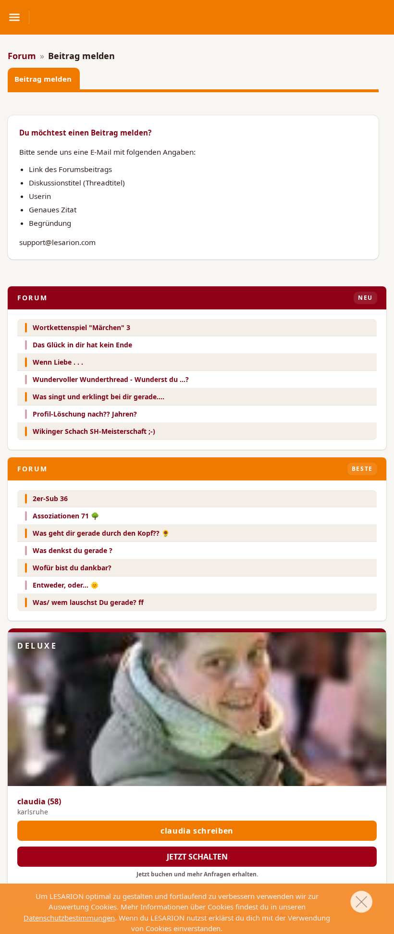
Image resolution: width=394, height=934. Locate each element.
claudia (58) (39, 801)
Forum (22, 55)
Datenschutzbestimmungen (69, 917)
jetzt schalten (197, 856)
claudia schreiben (197, 830)
